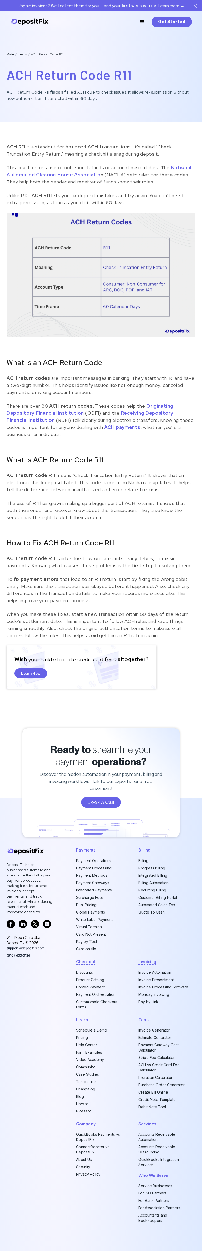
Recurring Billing (152, 890)
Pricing (82, 1037)
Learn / (24, 54)
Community (85, 1067)
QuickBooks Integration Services (158, 1162)
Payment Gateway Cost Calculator (158, 1047)
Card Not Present (91, 934)
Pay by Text (86, 941)
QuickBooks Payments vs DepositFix (98, 1137)
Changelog (85, 1089)
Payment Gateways (92, 882)
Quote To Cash (151, 912)
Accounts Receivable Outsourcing (156, 1149)
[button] (142, 22)
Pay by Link (148, 1001)
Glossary (83, 1111)
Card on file (86, 949)
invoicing (147, 961)
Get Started (171, 22)
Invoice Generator (154, 1030)
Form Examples (89, 1052)
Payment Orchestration (95, 994)
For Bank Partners (153, 1200)
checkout (85, 961)
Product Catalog (90, 979)
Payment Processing (94, 868)
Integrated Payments (94, 890)
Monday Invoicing (153, 994)
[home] (29, 22)
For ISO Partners (152, 1193)
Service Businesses (155, 1185)
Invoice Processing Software (163, 987)
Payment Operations (93, 860)
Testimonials (86, 1081)
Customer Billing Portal (157, 897)
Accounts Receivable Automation (156, 1137)
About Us (84, 1159)
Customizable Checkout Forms (96, 1004)
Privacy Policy (88, 1174)
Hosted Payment (90, 987)
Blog (80, 1096)
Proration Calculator (155, 1077)
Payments (85, 850)
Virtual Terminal (89, 927)
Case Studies (87, 1074)
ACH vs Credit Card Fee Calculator (159, 1067)
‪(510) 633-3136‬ (18, 955)
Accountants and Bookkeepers (152, 1218)
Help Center (86, 1045)
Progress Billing (151, 868)
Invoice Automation (154, 972)
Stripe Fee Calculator (156, 1057)
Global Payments (90, 912)
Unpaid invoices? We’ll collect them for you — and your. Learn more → (101, 5)
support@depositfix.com (25, 948)
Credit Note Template (157, 1099)
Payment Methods (91, 875)
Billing (143, 860)
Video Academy (90, 1059)
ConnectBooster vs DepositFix (92, 1149)
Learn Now (31, 673)
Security (83, 1167)
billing (144, 850)
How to (82, 1103)
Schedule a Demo (91, 1030)
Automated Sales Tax (156, 905)
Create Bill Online (153, 1092)
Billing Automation (153, 882)
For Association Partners (159, 1208)
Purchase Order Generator (161, 1085)
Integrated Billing (152, 875)
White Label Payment (94, 919)
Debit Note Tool (152, 1107)
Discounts (84, 972)
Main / (12, 54)
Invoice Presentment (156, 979)
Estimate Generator (154, 1037)
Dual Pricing (86, 905)
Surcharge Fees (90, 897)
